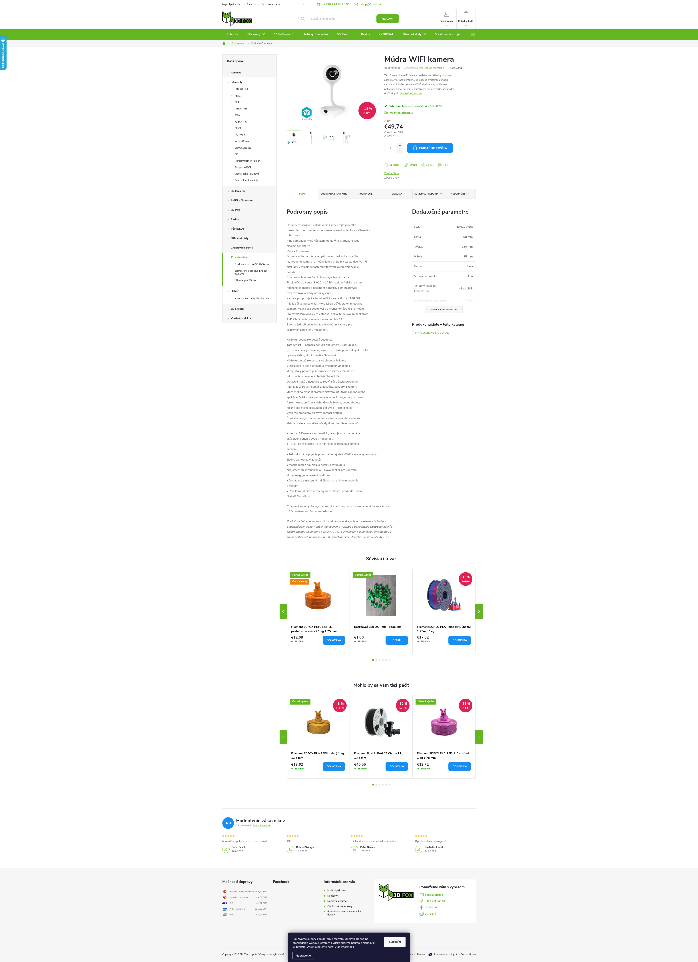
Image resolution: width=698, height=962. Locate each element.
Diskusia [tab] (397, 193)
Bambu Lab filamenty (246, 180)
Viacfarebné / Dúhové (246, 173)
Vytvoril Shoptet (416, 954)
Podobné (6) (458, 193)
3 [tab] (379, 660)
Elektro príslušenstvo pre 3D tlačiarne (251, 272)
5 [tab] (386, 660)
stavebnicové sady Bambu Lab (251, 298)
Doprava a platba (271, 4)
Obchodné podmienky (339, 906)
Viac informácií (344, 947)
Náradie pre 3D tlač (245, 280)
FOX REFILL (241, 89)
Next (479, 611)
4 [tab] (383, 660)
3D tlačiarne (238, 191)
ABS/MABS (241, 108)
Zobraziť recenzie (262, 825)
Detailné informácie (411, 93)
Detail (396, 640)
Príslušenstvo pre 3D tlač (433, 333)
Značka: (391, 173)
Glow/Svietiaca (242, 147)
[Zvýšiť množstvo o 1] (400, 145)
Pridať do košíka (433, 148)
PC (236, 154)
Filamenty (236, 82)
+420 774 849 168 (435, 901)
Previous (283, 611)
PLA (236, 102)
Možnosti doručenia (401, 113)
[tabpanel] (318, 611)
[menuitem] (232, 34)
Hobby (234, 291)
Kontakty (251, 4)
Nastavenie (303, 956)
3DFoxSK (430, 914)
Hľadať (388, 19)
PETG (237, 95)
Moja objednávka (231, 4)
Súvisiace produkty (426, 193)
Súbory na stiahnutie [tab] (334, 193)
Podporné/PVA (242, 167)
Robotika (236, 72)
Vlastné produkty (241, 318)
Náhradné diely (239, 238)
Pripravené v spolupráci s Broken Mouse (455, 954)
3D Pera (235, 210)
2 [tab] (376, 660)
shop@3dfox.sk (434, 895)
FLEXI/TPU (240, 121)
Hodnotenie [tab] (365, 193)
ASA (237, 115)
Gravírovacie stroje (242, 247)
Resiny (235, 219)
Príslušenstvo (239, 257)
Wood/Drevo (241, 141)
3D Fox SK (431, 907)
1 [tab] (373, 660)
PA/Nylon (239, 135)
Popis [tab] (302, 193)
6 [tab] (389, 660)
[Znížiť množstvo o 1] (400, 150)
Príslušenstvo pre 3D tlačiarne (252, 264)
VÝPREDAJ (237, 229)
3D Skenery (237, 309)
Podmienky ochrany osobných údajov (344, 913)
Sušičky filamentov (242, 200)
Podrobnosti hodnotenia (431, 68)
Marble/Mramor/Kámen (247, 161)
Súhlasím (395, 942)
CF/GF (238, 128)
